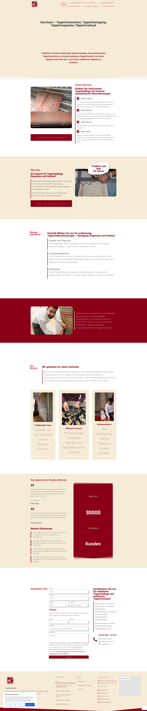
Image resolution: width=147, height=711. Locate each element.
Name (51, 588)
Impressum (81, 681)
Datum (51, 619)
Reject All (20, 704)
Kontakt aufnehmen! (108, 6)
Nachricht (52, 632)
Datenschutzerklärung (85, 685)
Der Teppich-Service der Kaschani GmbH (82, 3)
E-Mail (51, 595)
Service (71, 602)
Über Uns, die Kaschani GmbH (71, 6)
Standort (51, 625)
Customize (10, 704)
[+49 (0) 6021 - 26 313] (95, 639)
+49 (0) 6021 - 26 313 (107, 635)
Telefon (51, 602)
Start (63, 3)
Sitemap (80, 689)
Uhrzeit (71, 619)
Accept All (30, 704)
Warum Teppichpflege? (107, 3)
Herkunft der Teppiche (91, 6)
